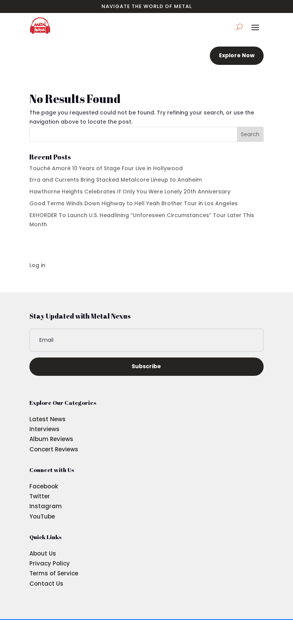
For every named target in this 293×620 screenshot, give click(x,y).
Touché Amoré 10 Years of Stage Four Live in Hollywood (106, 168)
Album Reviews (51, 439)
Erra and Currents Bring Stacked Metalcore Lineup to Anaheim (115, 180)
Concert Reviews (53, 449)
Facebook (43, 486)
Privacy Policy (49, 563)
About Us (42, 553)
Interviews (44, 429)
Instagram (45, 506)
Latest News (47, 419)
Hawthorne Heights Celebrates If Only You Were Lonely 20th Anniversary (129, 191)
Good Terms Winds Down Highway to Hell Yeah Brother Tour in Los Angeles (133, 203)
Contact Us (46, 584)
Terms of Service (53, 573)
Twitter (39, 496)
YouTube (42, 516)
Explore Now (236, 55)
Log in (37, 265)
